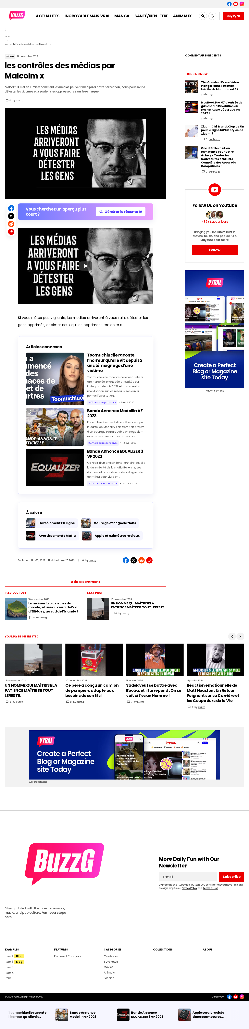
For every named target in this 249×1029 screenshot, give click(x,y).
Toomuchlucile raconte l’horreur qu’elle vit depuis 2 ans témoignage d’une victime (115, 362)
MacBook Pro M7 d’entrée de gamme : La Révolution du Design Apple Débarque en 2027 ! (222, 108)
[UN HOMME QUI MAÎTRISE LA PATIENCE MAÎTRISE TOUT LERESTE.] (98, 609)
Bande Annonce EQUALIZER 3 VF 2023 (115, 454)
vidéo (8, 36)
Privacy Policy (189, 888)
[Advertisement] (214, 329)
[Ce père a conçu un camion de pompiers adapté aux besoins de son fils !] (94, 660)
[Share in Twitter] (11, 216)
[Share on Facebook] (11, 208)
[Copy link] (11, 232)
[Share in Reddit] (11, 224)
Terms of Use (210, 888)
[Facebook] (229, 4)
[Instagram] (242, 4)
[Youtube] (235, 4)
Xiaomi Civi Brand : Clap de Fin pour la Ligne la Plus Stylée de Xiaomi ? (222, 130)
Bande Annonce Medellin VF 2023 (115, 413)
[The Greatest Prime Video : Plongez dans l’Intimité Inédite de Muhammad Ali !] (191, 86)
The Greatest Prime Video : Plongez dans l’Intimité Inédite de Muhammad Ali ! (220, 85)
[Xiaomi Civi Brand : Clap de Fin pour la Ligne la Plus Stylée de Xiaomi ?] (191, 131)
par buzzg (214, 139)
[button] (203, 16)
